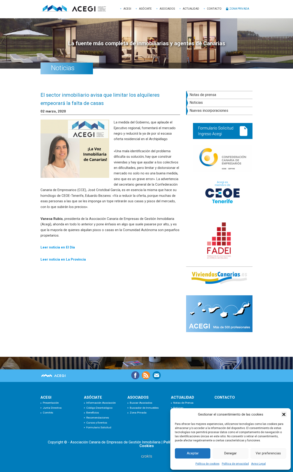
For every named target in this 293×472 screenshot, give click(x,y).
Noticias (196, 102)
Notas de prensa (203, 95)
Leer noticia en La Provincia (63, 259)
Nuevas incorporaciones (209, 110)
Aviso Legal (258, 463)
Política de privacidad (235, 463)
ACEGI (75, 9)
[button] (284, 414)
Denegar (230, 453)
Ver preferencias (268, 453)
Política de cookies (207, 463)
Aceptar (193, 453)
